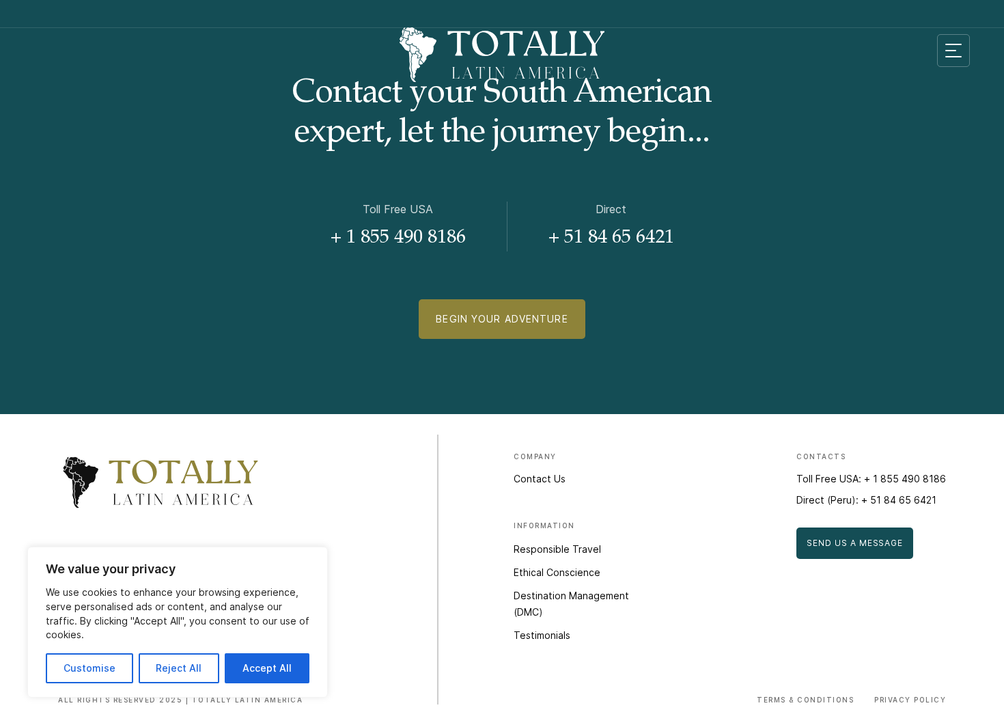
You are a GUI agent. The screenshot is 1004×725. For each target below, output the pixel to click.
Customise (89, 668)
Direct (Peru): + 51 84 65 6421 (866, 500)
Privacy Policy (910, 700)
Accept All (267, 668)
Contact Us (540, 478)
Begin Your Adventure (502, 319)
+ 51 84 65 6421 (611, 238)
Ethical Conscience (557, 572)
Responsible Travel (557, 549)
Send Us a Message (855, 543)
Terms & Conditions (805, 700)
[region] (177, 622)
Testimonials (542, 635)
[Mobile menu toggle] (953, 50)
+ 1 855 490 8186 (398, 238)
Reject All (178, 668)
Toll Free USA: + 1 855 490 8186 (871, 478)
